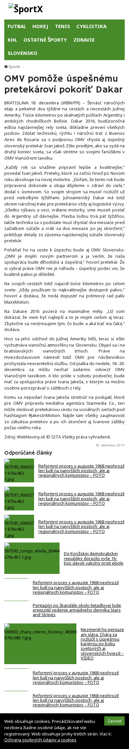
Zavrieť (115, 721)
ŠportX (14, 66)
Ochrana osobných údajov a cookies (40, 740)
